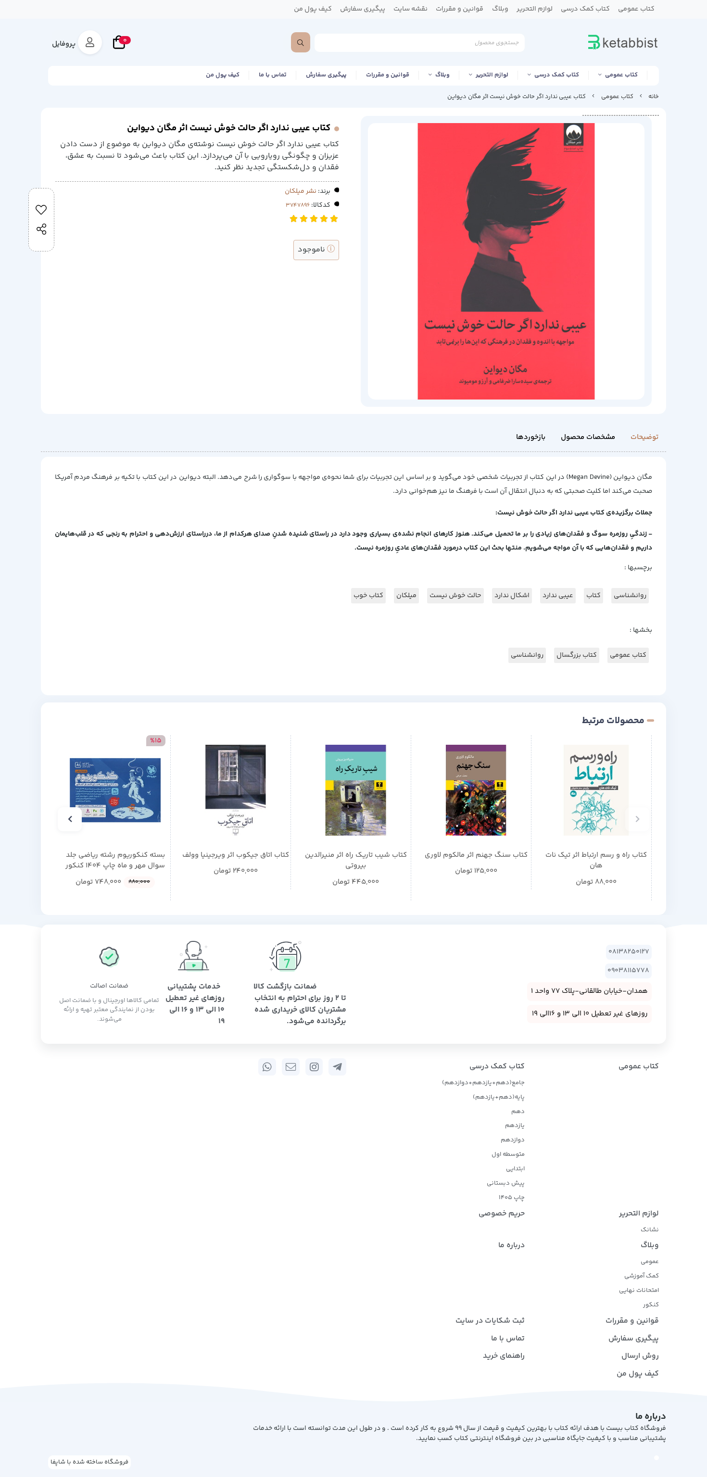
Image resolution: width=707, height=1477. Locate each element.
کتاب (593, 595)
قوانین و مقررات (387, 75)
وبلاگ (442, 75)
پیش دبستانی (506, 1183)
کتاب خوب (368, 595)
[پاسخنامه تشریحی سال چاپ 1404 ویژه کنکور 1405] (115, 790)
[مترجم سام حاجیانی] (596, 790)
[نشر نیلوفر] (356, 790)
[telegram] (337, 1067)
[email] (291, 1067)
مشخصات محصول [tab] (588, 437)
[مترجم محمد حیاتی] (476, 790)
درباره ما (511, 1245)
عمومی (650, 1261)
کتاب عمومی (621, 75)
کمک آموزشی (641, 1276)
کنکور (651, 1305)
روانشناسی (630, 595)
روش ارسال (640, 1356)
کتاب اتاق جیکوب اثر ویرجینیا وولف (235, 855)
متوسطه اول (508, 1154)
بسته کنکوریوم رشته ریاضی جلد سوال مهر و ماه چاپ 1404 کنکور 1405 (115, 861)
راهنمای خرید (504, 1356)
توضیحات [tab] (644, 437)
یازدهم (515, 1125)
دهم (518, 1111)
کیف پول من (223, 75)
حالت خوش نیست (455, 595)
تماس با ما (273, 75)
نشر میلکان (300, 191)
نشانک (650, 1230)
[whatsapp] (267, 1067)
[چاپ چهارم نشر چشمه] (235, 790)
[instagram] (314, 1067)
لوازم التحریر (492, 75)
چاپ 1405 (512, 1197)
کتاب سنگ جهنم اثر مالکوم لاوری (476, 855)
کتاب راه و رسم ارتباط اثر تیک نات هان (596, 861)
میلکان (406, 595)
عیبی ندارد (558, 595)
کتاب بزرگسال (576, 655)
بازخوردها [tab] (530, 437)
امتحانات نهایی (639, 1290)
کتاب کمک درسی (556, 75)
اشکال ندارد (512, 595)
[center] (300, 42)
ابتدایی (515, 1169)
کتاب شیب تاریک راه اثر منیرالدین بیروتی (356, 861)
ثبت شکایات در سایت (490, 1321)
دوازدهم (513, 1140)
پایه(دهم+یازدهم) (499, 1097)
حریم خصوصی (502, 1214)
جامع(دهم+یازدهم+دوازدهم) (483, 1083)
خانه (653, 96)
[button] (637, 819)
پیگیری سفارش (326, 75)
